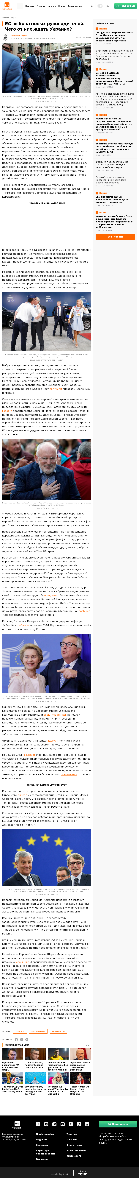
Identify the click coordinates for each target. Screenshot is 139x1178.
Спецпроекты (75, 6)
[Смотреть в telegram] (54, 1124)
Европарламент (38, 1031)
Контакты (42, 1145)
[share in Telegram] (26, 1039)
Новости (29, 6)
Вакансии (42, 1159)
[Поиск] (92, 6)
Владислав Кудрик (19, 36)
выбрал (22, 795)
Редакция (42, 1139)
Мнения (52, 6)
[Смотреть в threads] (87, 1124)
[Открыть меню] (20, 6)
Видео (61, 6)
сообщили (23, 625)
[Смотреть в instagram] (46, 1124)
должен (53, 740)
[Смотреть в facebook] (38, 1124)
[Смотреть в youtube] (63, 1124)
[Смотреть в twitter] (71, 1124)
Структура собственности (45, 1152)
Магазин (72, 1139)
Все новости (115, 236)
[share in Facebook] (16, 1039)
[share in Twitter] (21, 1039)
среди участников (55, 714)
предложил (51, 595)
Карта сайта (74, 1156)
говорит (7, 410)
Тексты (41, 6)
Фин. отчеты (74, 1145)
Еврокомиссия (58, 1031)
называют (29, 754)
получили (55, 388)
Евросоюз (20, 1031)
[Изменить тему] (100, 6)
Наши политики (76, 1150)
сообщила (22, 962)
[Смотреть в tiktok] (79, 1124)
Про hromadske (45, 1134)
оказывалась (69, 774)
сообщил (84, 611)
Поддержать (127, 6)
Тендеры (72, 1134)
